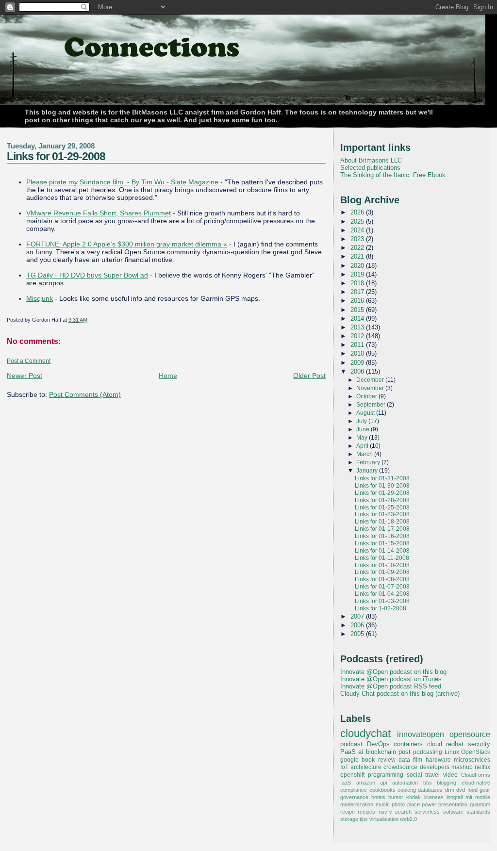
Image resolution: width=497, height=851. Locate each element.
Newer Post (24, 375)
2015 (358, 309)
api (383, 783)
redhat (455, 744)
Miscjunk (39, 298)
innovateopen (420, 734)
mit (468, 797)
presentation (452, 804)
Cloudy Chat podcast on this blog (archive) (400, 693)
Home (168, 375)
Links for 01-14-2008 (382, 551)
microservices (472, 759)
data (404, 759)
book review (378, 759)
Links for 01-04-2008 (382, 594)
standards (478, 812)
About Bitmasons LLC (371, 160)
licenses (434, 797)
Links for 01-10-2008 (382, 565)
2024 (358, 230)
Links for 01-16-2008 (382, 536)
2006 (358, 625)
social (414, 774)
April (363, 445)
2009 (358, 362)
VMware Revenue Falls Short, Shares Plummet (98, 213)
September (371, 404)
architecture (365, 767)
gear (485, 790)
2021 (358, 256)
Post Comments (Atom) (85, 394)
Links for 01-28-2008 (382, 500)
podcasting (427, 752)
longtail (455, 797)
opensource (469, 734)
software (453, 812)
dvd (460, 790)
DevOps (378, 744)
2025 (358, 221)
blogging (446, 783)
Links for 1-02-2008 (380, 608)
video (450, 774)
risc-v (385, 812)
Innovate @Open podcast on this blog (393, 671)
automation (405, 783)
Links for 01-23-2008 (382, 514)
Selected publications (370, 167)
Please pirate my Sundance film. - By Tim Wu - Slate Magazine (122, 182)
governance (354, 797)
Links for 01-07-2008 (382, 586)
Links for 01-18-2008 (382, 521)
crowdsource (400, 767)
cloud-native (476, 783)
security (479, 744)
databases (430, 790)
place (413, 804)
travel (432, 774)
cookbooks (382, 790)
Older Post (309, 375)
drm (449, 790)
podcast (351, 744)
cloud (434, 744)
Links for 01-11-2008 (382, 558)
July (362, 421)
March (365, 454)
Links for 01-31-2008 (382, 478)
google (349, 759)
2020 (358, 265)
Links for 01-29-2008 (56, 156)
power (429, 804)
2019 (358, 274)
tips (364, 819)
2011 (358, 344)
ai (360, 751)
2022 (358, 247)
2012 (358, 336)
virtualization (383, 819)
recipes (366, 812)
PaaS (348, 751)
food (472, 790)
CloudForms (475, 775)
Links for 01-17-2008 (382, 529)
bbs (427, 783)
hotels (378, 797)
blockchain (381, 751)
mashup (462, 767)
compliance (353, 790)
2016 (358, 300)
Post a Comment (28, 361)
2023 (358, 239)
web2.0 (408, 819)
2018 (358, 283)
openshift (352, 774)
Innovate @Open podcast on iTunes (391, 679)
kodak (413, 797)
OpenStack (475, 752)
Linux (452, 752)
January (367, 470)
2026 (358, 212)
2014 (358, 318)
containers (408, 744)
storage (349, 819)
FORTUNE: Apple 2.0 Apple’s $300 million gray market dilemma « (126, 244)
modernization (356, 804)
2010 (358, 353)
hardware (438, 759)
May (362, 437)
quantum (480, 804)
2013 (358, 327)
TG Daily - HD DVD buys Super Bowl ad (87, 275)
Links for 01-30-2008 (382, 486)
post (404, 751)
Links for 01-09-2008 (382, 572)
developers (434, 767)
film (417, 759)
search (403, 812)
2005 (358, 634)
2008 (358, 371)
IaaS (345, 783)
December (370, 379)
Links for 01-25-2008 (382, 507)
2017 (358, 291)
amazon (365, 783)
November (370, 388)
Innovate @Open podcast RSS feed (390, 686)
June (363, 429)
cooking (407, 790)
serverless (427, 812)
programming (385, 774)
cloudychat (365, 733)
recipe (347, 812)
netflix (482, 767)
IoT (344, 767)
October (367, 396)
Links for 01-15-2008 (382, 543)
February (368, 462)
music (383, 804)
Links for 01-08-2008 (382, 579)
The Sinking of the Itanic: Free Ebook (393, 175)
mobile (482, 797)
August (366, 412)
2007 (358, 616)
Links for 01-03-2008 (382, 601)
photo (398, 804)
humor (395, 797)
